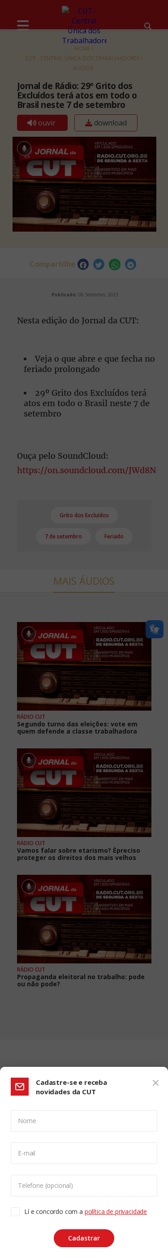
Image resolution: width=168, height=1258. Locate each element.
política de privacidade (116, 1211)
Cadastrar (84, 1238)
